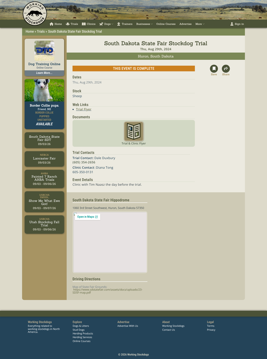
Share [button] (225, 74)
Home (30, 32)
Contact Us (168, 329)
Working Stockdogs (173, 326)
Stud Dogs (79, 329)
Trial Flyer (83, 109)
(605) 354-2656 (84, 162)
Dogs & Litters (81, 326)
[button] (214, 70)
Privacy (211, 329)
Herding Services (82, 337)
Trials (41, 32)
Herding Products (83, 333)
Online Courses (81, 341)
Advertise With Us (127, 326)
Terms (210, 326)
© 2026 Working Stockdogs (133, 354)
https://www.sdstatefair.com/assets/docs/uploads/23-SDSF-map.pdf (107, 291)
